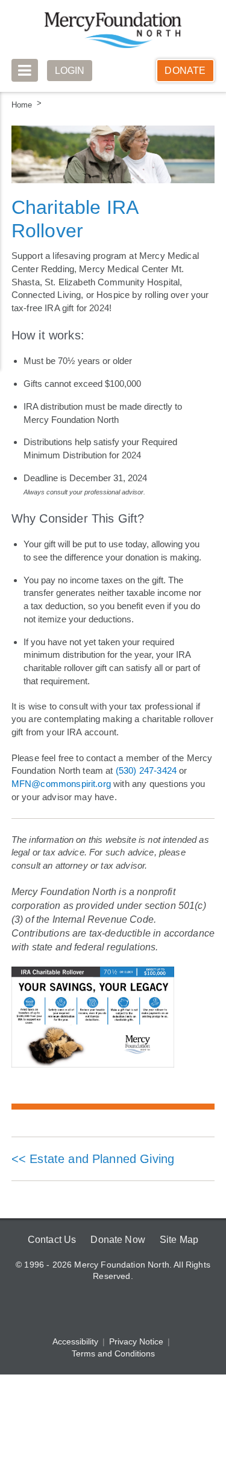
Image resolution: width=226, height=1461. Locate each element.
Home (21, 104)
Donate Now (117, 1239)
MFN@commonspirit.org (61, 784)
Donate (185, 70)
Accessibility (75, 1341)
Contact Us (50, 1239)
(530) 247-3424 (146, 770)
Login (70, 70)
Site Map (180, 1239)
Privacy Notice (136, 1341)
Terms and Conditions (113, 1353)
